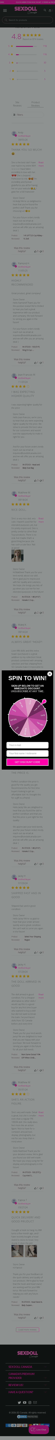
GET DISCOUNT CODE (27, 762)
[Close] (49, 673)
